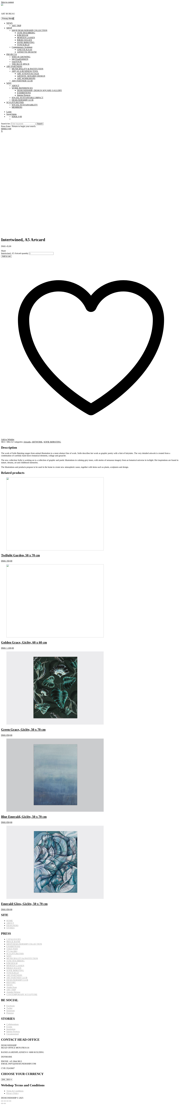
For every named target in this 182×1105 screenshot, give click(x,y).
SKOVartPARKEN (20, 59)
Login (8, 112)
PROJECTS (11, 54)
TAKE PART (12, 949)
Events (9, 1027)
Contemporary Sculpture (22, 47)
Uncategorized (12, 1034)
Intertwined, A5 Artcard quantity (14, 253)
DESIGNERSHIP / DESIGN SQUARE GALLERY (39, 90)
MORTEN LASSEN (26, 37)
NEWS (9, 23)
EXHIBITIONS (24, 93)
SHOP (9, 28)
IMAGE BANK (13, 941)
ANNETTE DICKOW (27, 52)
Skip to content (7, 2)
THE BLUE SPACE (20, 64)
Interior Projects (23, 95)
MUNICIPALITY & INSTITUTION (27, 69)
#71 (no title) (11, 951)
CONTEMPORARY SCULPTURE (21, 994)
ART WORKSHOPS (26, 78)
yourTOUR (17, 61)
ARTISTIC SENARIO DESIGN (31, 76)
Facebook (10, 1006)
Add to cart (6, 256)
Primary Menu (7, 18)
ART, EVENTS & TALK (28, 73)
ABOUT (15, 85)
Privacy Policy (12, 1093)
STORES (10, 928)
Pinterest (10, 1013)
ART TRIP (16, 25)
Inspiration (10, 1029)
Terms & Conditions (14, 1091)
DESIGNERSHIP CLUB (22, 100)
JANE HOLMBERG (26, 33)
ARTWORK (37, 442)
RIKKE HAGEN (24, 40)
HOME (9, 921)
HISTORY (11, 982)
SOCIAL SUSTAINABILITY (25, 105)
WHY (9, 83)
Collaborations (12, 1024)
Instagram (10, 1010)
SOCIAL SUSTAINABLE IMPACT (27, 97)
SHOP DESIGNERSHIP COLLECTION (29, 30)
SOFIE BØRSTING (26, 42)
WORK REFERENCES (22, 88)
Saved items (11, 114)
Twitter (9, 1008)
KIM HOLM (22, 35)
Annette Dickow (13, 992)
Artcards (27, 442)
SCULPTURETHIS (15, 102)
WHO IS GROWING (21, 57)
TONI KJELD (23, 45)
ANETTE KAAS (24, 49)
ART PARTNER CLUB (22, 81)
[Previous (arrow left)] (2, 1103)
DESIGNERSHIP (9, 9)
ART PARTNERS (14, 66)
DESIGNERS (12, 925)
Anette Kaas (11, 987)
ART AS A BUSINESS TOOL (25, 71)
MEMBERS (17, 107)
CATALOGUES (13, 939)
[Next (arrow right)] (5, 1103)
